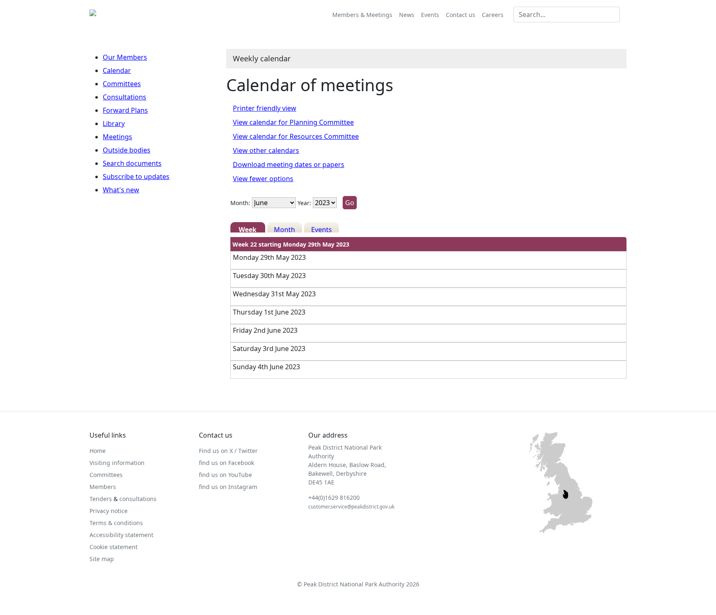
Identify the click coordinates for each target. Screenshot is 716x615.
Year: (304, 203)
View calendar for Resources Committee (296, 136)
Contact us (460, 15)
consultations (138, 499)
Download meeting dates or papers (288, 164)
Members (103, 487)
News (406, 15)
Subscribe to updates (136, 176)
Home (98, 451)
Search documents (132, 163)
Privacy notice (109, 511)
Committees (122, 83)
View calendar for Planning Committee (293, 122)
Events (430, 15)
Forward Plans (125, 110)
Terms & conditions (116, 523)
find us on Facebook (226, 463)
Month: (240, 203)
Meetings (117, 136)
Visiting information (117, 463)
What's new (121, 189)
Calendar (117, 70)
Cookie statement (114, 547)
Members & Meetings (362, 15)
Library (114, 123)
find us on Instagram (228, 487)
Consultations (124, 97)
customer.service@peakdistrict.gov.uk (351, 507)
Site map (102, 559)
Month (284, 228)
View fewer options (263, 178)
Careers (492, 15)
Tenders (101, 499)
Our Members (125, 57)
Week (247, 228)
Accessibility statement (121, 535)
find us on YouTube (225, 475)
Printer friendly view (264, 108)
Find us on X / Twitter (228, 451)
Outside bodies (126, 150)
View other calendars (266, 150)
